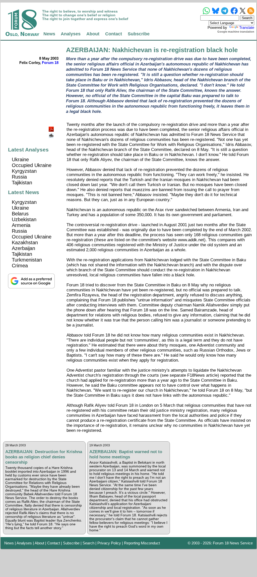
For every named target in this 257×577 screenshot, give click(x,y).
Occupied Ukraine (31, 165)
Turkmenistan (27, 260)
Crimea (20, 265)
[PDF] (52, 128)
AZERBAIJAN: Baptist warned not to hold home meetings (125, 454)
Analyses (71, 33)
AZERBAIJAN (87, 49)
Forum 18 (50, 62)
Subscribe (139, 33)
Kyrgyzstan (24, 171)
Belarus (20, 213)
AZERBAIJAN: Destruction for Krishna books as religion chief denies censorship (43, 457)
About (92, 33)
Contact (113, 33)
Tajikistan (22, 182)
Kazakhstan (25, 242)
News (49, 33)
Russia (19, 177)
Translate (246, 27)
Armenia (21, 225)
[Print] (52, 134)
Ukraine (20, 159)
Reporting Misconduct (142, 543)
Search (88, 543)
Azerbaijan (23, 248)
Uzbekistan (24, 219)
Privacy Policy (109, 543)
